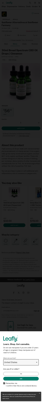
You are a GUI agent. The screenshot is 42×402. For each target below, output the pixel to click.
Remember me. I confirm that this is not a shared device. (21, 384)
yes (21, 378)
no (21, 374)
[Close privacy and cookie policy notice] (39, 393)
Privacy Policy (29, 396)
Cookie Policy (19, 396)
